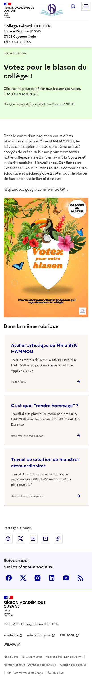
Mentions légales (14, 665)
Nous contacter (32, 657)
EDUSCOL (67, 635)
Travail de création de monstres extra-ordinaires (45, 462)
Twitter (23, 578)
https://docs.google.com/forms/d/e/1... (36, 189)
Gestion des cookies (73, 665)
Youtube (66, 578)
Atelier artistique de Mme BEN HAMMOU (44, 348)
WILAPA (10, 644)
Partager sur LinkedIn (33, 538)
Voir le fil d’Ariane (15, 53)
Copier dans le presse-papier (58, 538)
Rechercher (73, 6)
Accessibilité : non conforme (64, 657)
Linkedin (51, 578)
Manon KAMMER (63, 104)
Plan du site (11, 657)
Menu (85, 6)
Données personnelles (42, 665)
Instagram (37, 578)
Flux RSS (58, 673)
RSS (80, 578)
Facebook (9, 578)
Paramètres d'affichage (28, 673)
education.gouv (39, 635)
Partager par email (45, 538)
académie (11, 635)
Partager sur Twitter (20, 538)
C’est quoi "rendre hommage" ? (44, 405)
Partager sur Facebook (8, 538)
